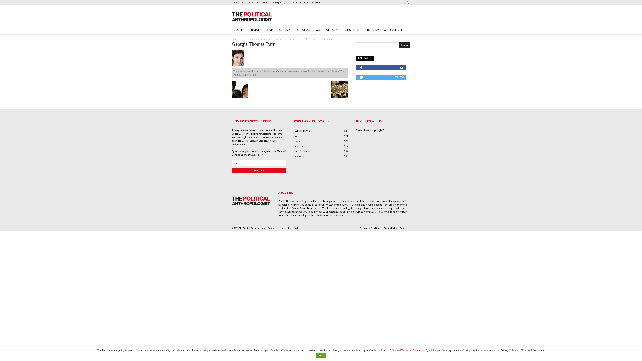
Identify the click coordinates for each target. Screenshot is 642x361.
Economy (284, 29)
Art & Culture (393, 29)
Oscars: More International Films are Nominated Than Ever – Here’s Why (274, 39)
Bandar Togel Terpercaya (305, 208)
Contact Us (316, 2)
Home (234, 2)
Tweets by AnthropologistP (370, 130)
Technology (302, 29)
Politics (330, 29)
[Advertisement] (342, 16)
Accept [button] (321, 355)
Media (269, 29)
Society (239, 29)
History (256, 29)
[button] (407, 2)
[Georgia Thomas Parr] (238, 65)
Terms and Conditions (298, 2)
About (243, 2)
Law (317, 29)
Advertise (265, 2)
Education (373, 29)
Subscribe (253, 2)
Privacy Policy (279, 2)
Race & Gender (352, 29)
